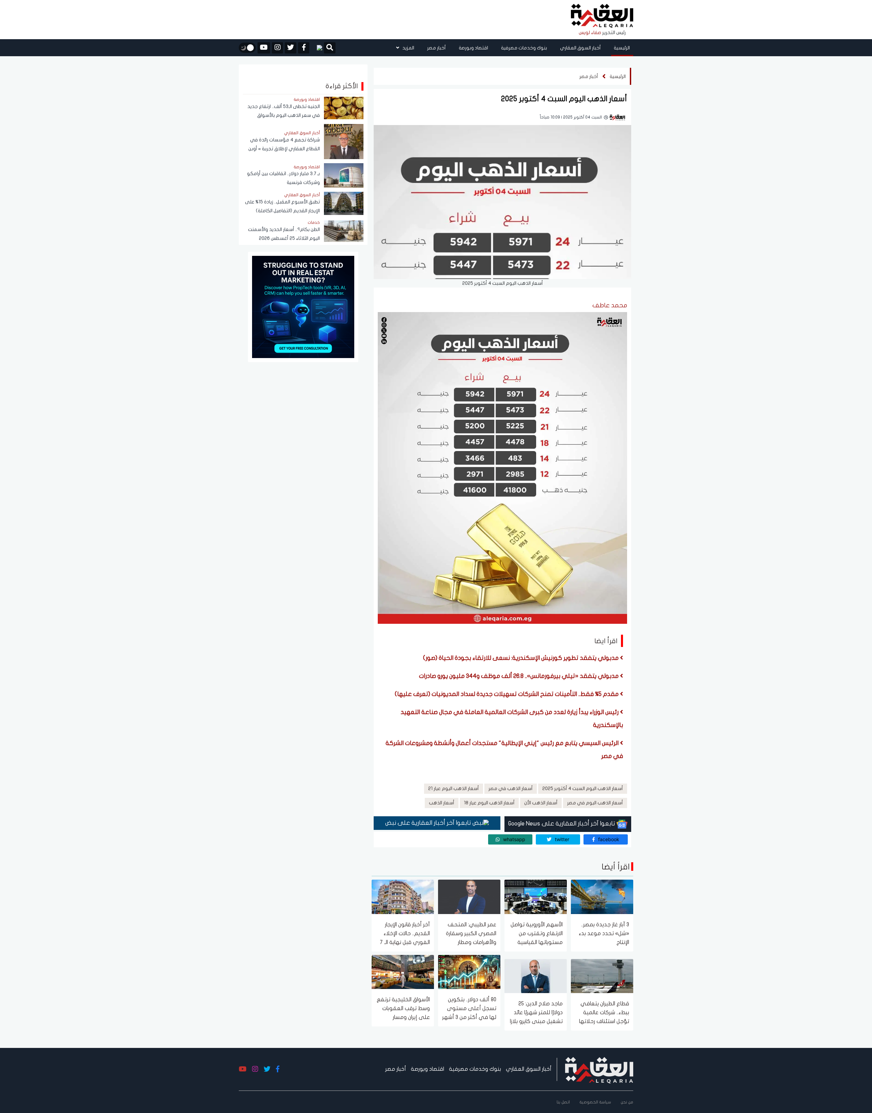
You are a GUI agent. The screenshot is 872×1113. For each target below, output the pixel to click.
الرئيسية (622, 47)
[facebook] (303, 47)
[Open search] (330, 48)
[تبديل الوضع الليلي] (247, 48)
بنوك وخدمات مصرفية (524, 47)
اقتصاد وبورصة (473, 47)
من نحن (627, 1102)
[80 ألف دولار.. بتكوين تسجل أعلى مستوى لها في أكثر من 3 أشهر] (469, 971)
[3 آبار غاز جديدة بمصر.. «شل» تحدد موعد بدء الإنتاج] (602, 896)
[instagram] (277, 47)
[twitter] (290, 47)
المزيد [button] (407, 47)
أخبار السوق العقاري (580, 47)
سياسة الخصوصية (595, 1102)
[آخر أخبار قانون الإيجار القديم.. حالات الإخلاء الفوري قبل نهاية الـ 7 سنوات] (403, 896)
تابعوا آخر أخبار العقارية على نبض (428, 823)
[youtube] (264, 47)
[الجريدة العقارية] (602, 16)
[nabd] (316, 47)
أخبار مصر (436, 47)
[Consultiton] (303, 306)
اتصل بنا (563, 1102)
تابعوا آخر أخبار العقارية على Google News (562, 823)
